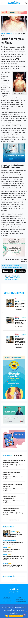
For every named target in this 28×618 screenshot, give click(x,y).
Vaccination (8, 279)
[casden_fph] (14, 162)
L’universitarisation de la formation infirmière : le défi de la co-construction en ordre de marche (20, 341)
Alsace (14, 276)
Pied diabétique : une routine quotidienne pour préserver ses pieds (13, 543)
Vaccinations (15, 279)
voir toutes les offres (14, 520)
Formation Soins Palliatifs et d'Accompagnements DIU (9, 497)
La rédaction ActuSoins (20, 601)
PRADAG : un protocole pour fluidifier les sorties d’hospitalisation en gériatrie (12, 566)
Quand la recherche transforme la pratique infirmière (19, 304)
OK (6, 615)
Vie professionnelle (6, 34)
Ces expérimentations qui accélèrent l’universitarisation (20, 322)
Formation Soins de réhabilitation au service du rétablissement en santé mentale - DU (14, 461)
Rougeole (12, 278)
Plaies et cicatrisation (7, 540)
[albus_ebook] (14, 447)
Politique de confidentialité (6, 598)
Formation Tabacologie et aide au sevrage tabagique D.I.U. (12, 485)
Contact (20, 597)
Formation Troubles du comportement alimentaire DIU (11, 473)
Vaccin (18, 278)
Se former (17, 299)
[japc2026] (14, 13)
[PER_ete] (14, 398)
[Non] (26, 611)
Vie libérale (5, 563)
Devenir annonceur (20, 599)
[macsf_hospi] (14, 423)
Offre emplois (18, 455)
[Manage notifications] (24, 615)
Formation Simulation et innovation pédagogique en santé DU (11, 509)
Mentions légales (7, 601)
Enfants (7, 278)
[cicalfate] (14, 256)
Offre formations (7, 455)
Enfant (18, 276)
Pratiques (14, 540)
